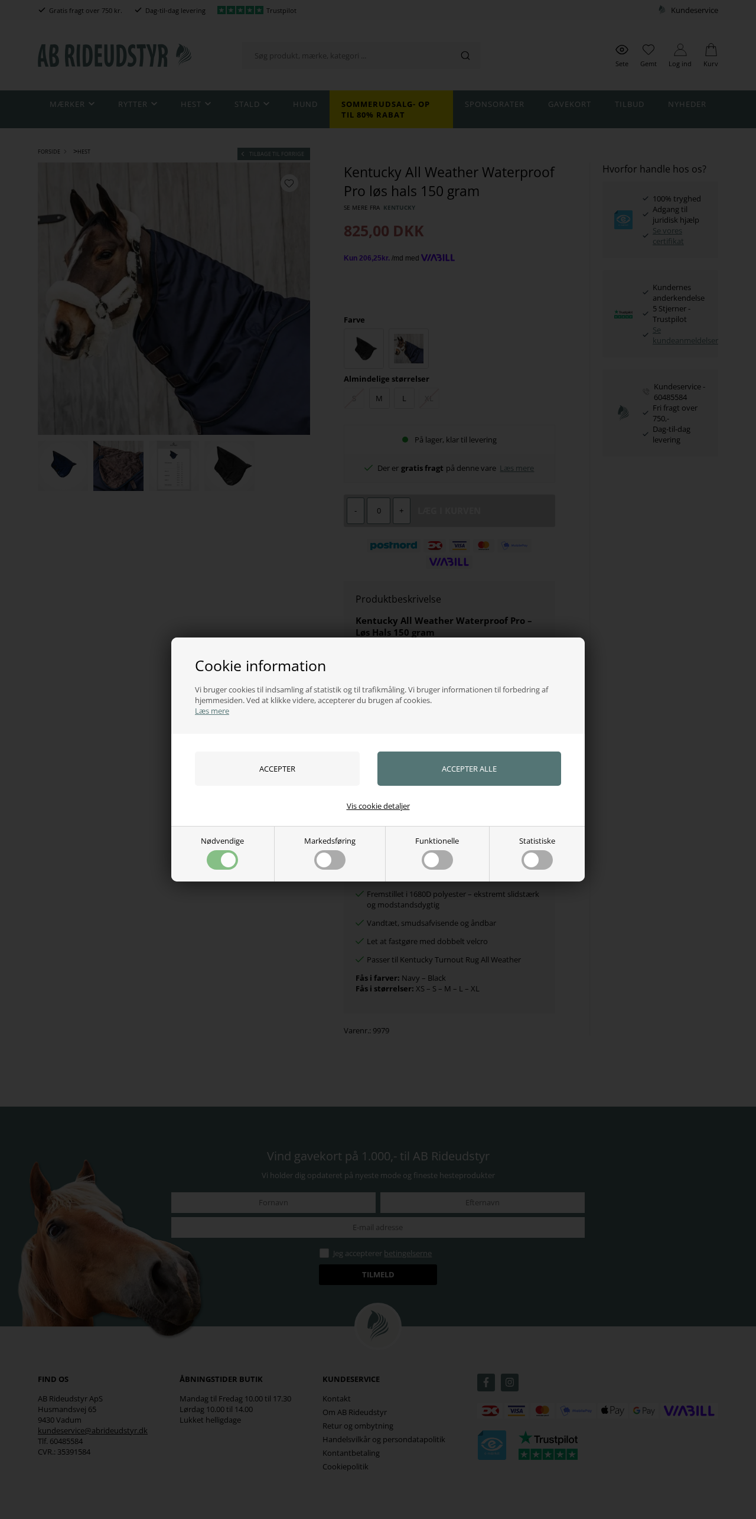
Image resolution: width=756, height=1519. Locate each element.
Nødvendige (222, 840)
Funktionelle (437, 840)
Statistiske (537, 840)
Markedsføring (330, 840)
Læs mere (212, 710)
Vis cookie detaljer (378, 806)
